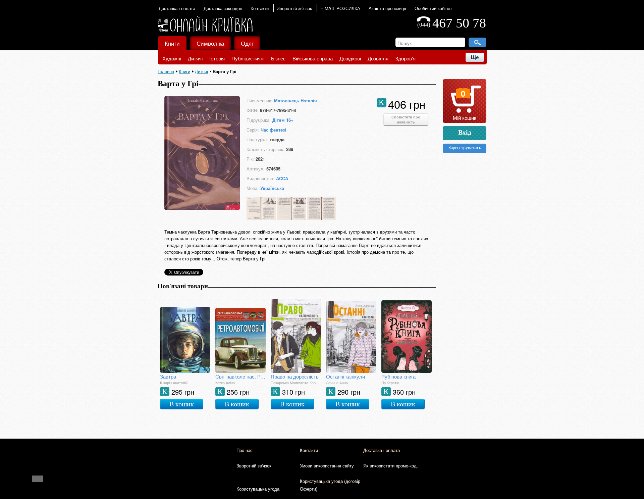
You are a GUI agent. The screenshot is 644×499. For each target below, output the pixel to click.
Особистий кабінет (433, 8)
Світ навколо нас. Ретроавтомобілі (240, 376)
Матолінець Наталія (295, 100)
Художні (171, 58)
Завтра (168, 376)
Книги (172, 43)
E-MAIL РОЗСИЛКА (340, 8)
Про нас (244, 450)
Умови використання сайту (327, 465)
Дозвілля (378, 58)
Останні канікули (345, 376)
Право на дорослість (295, 376)
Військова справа (312, 58)
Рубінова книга (398, 376)
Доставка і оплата (177, 8)
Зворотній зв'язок (294, 8)
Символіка (210, 43)
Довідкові (350, 58)
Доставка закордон (223, 8)
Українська (272, 188)
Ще (475, 57)
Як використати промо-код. (390, 465)
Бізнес (278, 58)
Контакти (260, 8)
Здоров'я (405, 58)
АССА (282, 178)
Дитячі (195, 58)
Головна (166, 71)
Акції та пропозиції (387, 8)
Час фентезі (273, 130)
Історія (217, 58)
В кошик (181, 404)
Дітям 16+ (282, 120)
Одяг (247, 43)
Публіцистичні (247, 58)
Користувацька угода (257, 489)
